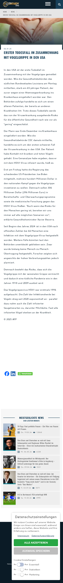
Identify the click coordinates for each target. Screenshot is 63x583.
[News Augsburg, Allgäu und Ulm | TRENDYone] (11, 4)
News (13, 12)
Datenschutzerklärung (43, 535)
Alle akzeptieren (36, 543)
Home (5, 12)
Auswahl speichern (36, 551)
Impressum (23, 535)
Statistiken (34, 569)
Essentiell (34, 564)
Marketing (34, 574)
